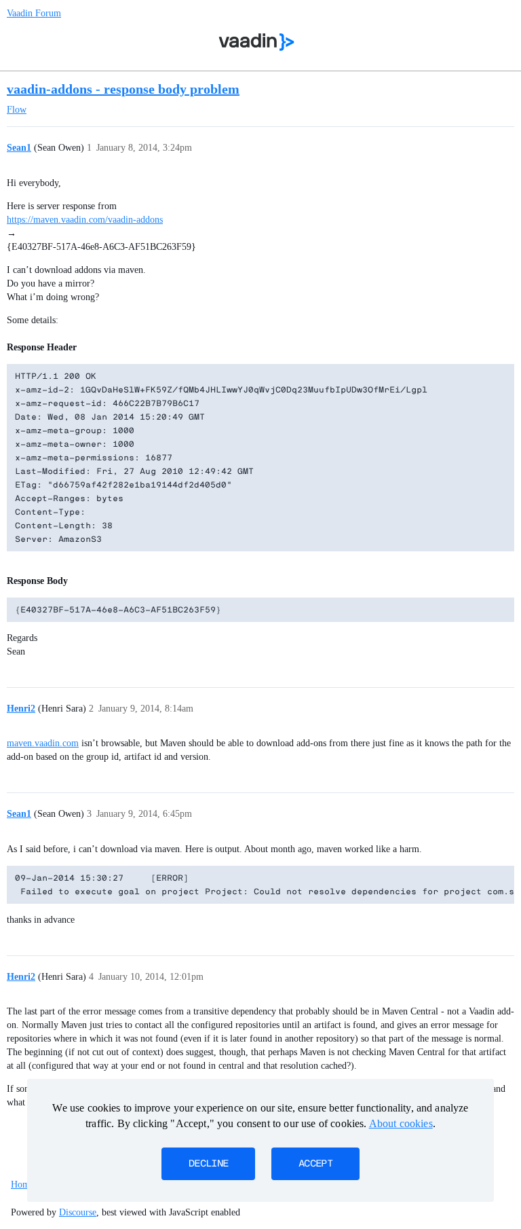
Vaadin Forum (34, 13)
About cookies (401, 1123)
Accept (315, 1164)
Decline (208, 1164)
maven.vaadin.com (43, 743)
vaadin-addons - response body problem (123, 88)
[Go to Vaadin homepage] (256, 42)
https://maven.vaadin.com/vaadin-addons (85, 220)
